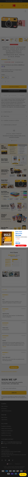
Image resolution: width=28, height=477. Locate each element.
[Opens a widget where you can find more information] (23, 474)
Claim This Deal (21, 245)
